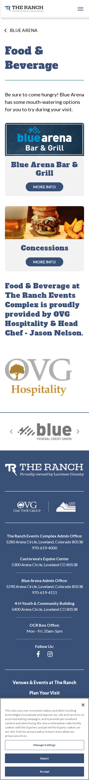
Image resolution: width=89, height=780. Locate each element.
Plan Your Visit (44, 693)
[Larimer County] (66, 507)
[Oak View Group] (27, 507)
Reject (44, 758)
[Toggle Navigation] (80, 9)
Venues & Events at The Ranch (44, 682)
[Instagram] (50, 654)
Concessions (44, 248)
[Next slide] (78, 431)
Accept (44, 771)
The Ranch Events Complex (24, 8)
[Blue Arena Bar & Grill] (44, 139)
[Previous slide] (11, 431)
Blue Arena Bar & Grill (44, 169)
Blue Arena (24, 30)
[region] (44, 739)
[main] (44, 215)
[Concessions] (44, 222)
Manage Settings (44, 745)
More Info (44, 186)
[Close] (83, 704)
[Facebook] (38, 654)
